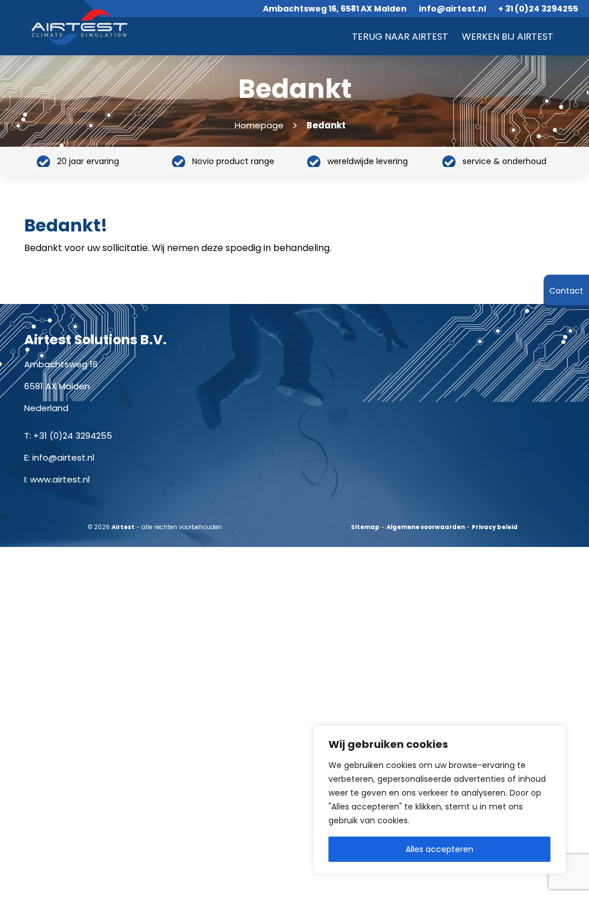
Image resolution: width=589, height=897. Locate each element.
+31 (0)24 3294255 (72, 436)
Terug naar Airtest (400, 36)
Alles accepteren (439, 849)
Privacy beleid (495, 527)
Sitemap (365, 527)
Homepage (259, 125)
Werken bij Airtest (507, 36)
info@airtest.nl (63, 457)
